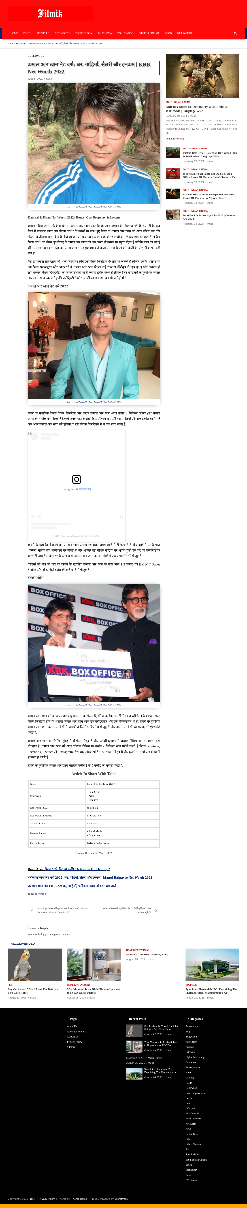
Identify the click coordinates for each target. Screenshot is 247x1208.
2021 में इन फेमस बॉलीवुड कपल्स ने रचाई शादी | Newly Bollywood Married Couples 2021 (62, 910)
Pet (10, 985)
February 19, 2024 (176, 115)
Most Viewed (192, 1113)
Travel (189, 1175)
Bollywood (125, 33)
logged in (46, 934)
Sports (189, 1164)
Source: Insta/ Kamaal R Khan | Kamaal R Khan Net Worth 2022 (94, 207)
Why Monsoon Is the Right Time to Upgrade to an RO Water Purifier (161, 1045)
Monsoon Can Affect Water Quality (147, 954)
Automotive (192, 1026)
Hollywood (191, 1088)
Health (189, 1083)
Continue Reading (175, 138)
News (188, 1129)
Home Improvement (78, 985)
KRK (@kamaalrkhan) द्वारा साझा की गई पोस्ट (77, 536)
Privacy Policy (74, 1042)
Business (191, 985)
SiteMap (71, 1047)
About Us (72, 1026)
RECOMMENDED (22, 943)
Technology (83, 33)
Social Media (192, 1154)
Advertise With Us (76, 1031)
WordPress (121, 1198)
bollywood (40, 893)
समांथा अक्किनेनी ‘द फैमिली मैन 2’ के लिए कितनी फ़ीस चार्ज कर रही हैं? (127, 910)
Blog (188, 1031)
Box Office (191, 1042)
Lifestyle (42, 33)
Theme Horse (79, 1198)
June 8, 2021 (35, 78)
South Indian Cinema (178, 102)
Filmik (32, 1198)
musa (49, 78)
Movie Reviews (193, 1118)
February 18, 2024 (193, 161)
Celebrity (190, 1052)
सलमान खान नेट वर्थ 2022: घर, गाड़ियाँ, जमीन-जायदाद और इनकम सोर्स (72, 886)
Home (14, 33)
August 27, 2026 (17, 997)
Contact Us (72, 1036)
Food (26, 33)
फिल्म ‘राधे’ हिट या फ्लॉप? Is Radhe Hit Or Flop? (77, 869)
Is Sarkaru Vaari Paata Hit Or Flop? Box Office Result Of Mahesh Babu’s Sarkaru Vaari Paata (211, 177)
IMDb (189, 1098)
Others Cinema (149, 33)
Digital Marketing (195, 1057)
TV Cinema (105, 33)
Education (191, 1062)
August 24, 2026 (195, 997)
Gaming (190, 1077)
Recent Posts (137, 1019)
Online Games (193, 1134)
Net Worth (62, 33)
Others (189, 1139)
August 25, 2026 (76, 997)
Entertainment (193, 1067)
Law (188, 1103)
